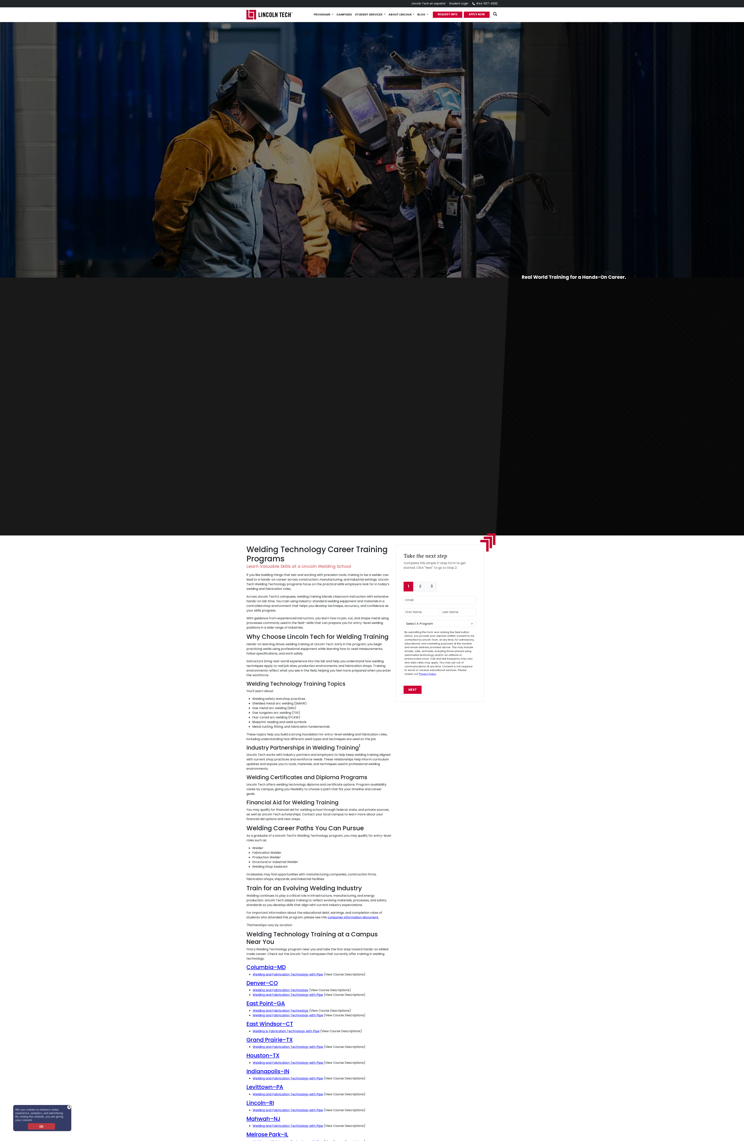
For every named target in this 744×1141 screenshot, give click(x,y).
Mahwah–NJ (263, 1119)
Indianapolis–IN (267, 1071)
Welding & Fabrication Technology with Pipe (286, 1031)
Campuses (344, 14)
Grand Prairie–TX (269, 1040)
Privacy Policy (427, 674)
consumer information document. (353, 917)
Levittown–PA (264, 1087)
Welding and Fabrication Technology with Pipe (288, 974)
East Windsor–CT (269, 1024)
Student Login (458, 3)
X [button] (69, 1107)
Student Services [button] (369, 14)
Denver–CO (262, 983)
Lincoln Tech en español (428, 3)
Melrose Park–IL (267, 1134)
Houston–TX (262, 1055)
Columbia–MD (266, 967)
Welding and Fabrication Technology (280, 990)
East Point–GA (265, 1003)
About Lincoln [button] (400, 14)
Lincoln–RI (260, 1103)
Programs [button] (322, 14)
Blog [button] (421, 14)
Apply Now (477, 14)
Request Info (447, 14)
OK (41, 1126)
